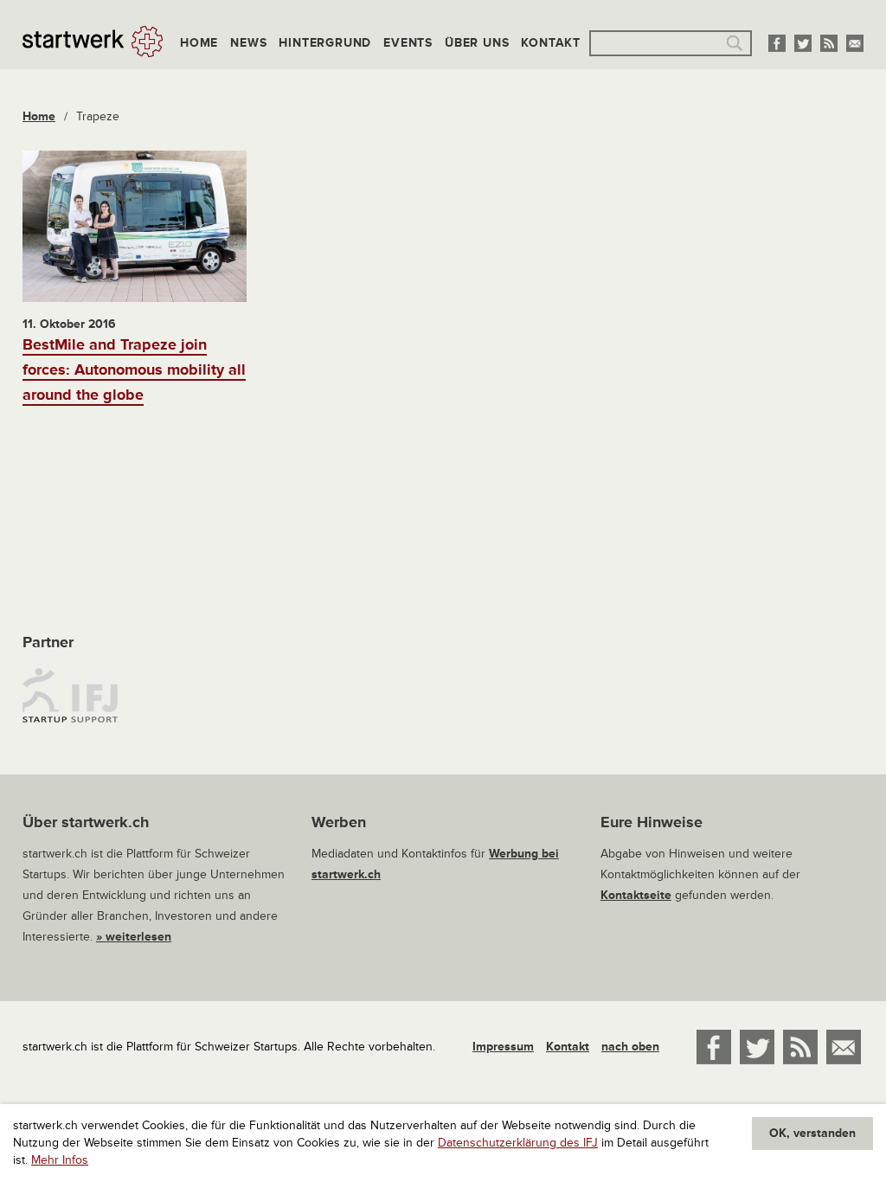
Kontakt (551, 42)
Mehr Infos (59, 1160)
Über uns (477, 42)
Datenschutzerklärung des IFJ (518, 1142)
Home (199, 42)
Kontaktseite (635, 895)
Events (408, 42)
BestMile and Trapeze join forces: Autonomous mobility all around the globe (134, 369)
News (248, 42)
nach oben (630, 1046)
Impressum (503, 1046)
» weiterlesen (133, 936)
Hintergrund (325, 42)
